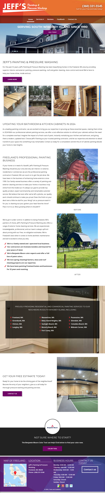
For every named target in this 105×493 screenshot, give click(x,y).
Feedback (60, 19)
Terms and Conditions (55, 489)
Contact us (12, 394)
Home (30, 19)
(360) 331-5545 (92, 6)
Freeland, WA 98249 (36, 470)
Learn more (12, 79)
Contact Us (72, 19)
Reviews (50, 19)
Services (39, 19)
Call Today (52, 32)
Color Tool (52, 449)
